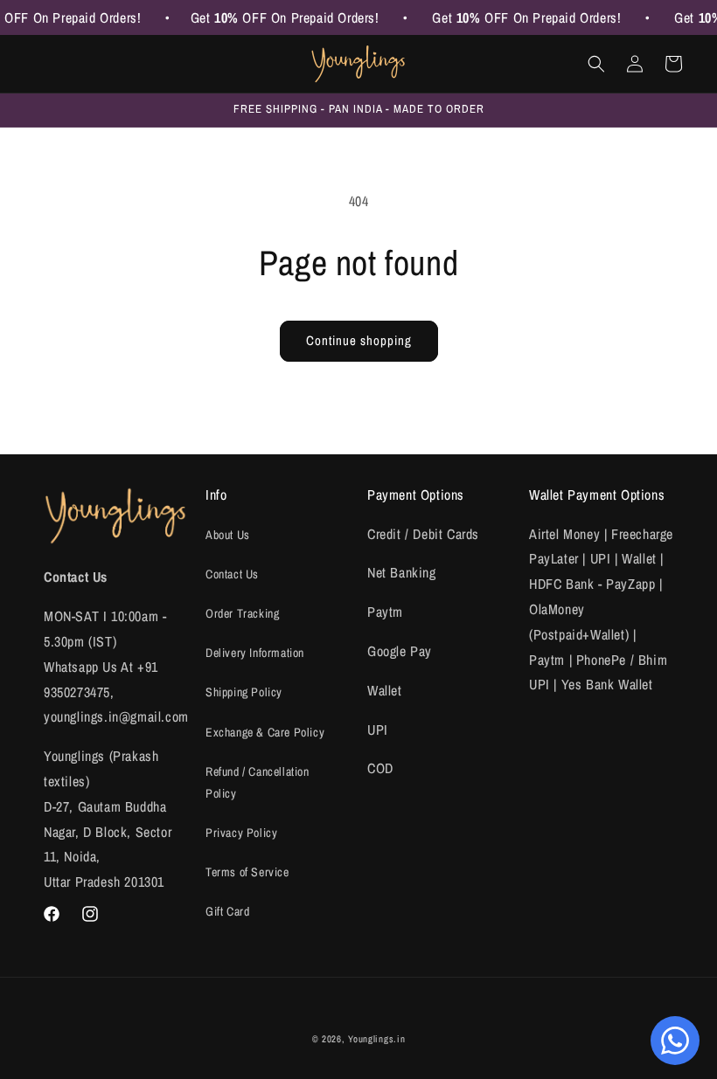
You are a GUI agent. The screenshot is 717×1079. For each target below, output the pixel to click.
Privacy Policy (241, 832)
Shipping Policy (243, 692)
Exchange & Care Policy (264, 732)
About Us (227, 535)
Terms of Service (247, 872)
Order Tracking (242, 613)
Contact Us (232, 574)
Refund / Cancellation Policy (257, 782)
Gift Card (227, 911)
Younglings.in (376, 1039)
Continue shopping (359, 340)
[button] (596, 64)
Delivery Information (254, 653)
